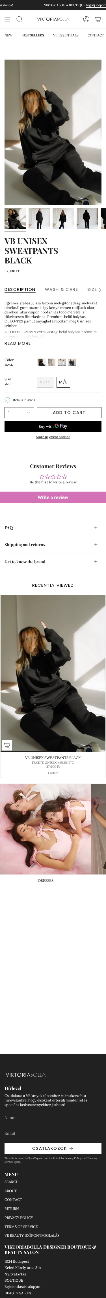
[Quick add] (7, 745)
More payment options (53, 437)
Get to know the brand (25, 561)
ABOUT (11, 1190)
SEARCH (12, 1181)
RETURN (12, 1208)
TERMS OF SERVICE (21, 1226)
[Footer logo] (26, 1075)
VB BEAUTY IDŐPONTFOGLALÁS (32, 1235)
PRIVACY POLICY (19, 1217)
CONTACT (13, 1199)
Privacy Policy (72, 1158)
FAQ (9, 527)
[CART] (98, 19)
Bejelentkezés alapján (22, 1286)
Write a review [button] (53, 497)
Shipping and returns (25, 544)
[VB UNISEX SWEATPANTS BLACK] (53, 673)
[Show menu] (7, 19)
